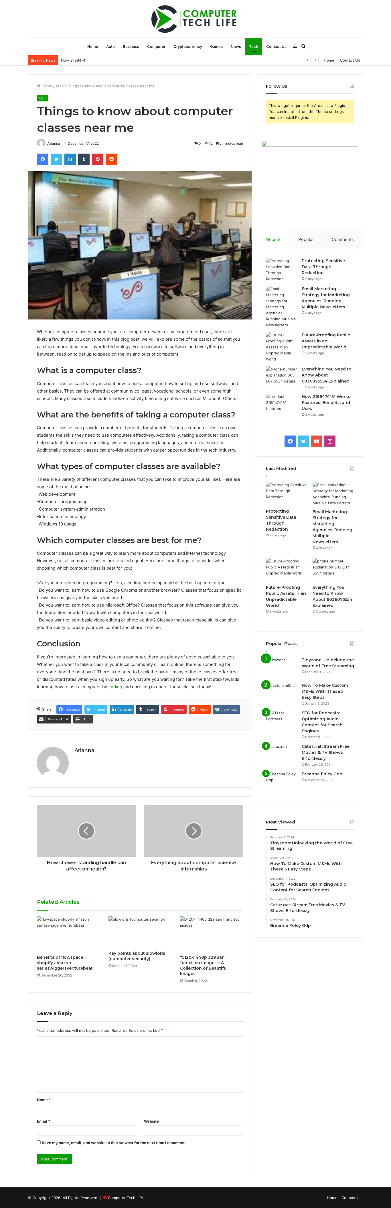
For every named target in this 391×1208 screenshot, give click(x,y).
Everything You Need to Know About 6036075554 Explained (326, 375)
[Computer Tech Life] (195, 18)
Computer (156, 46)
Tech (253, 46)
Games (216, 46)
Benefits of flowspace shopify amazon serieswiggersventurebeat (65, 963)
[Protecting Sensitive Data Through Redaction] (281, 270)
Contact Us (276, 46)
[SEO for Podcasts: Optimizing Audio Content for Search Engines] (281, 721)
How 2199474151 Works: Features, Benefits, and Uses (109, 60)
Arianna (53, 143)
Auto (110, 46)
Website (151, 1121)
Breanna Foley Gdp (322, 773)
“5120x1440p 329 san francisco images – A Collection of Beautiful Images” (204, 965)
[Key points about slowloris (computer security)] (139, 932)
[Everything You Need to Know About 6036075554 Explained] (281, 377)
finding (115, 686)
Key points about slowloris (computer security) (136, 956)
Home (92, 46)
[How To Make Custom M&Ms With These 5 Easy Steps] (281, 693)
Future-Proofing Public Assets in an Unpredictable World (326, 341)
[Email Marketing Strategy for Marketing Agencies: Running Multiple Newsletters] (281, 307)
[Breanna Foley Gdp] (281, 782)
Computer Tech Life (125, 1197)
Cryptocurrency (187, 46)
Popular (306, 239)
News (236, 46)
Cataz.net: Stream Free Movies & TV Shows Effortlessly (325, 752)
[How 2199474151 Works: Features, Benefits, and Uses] (281, 404)
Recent (273, 239)
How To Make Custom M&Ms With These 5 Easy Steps (325, 691)
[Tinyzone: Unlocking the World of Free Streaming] (281, 667)
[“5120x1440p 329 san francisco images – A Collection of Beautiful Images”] (211, 934)
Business (131, 46)
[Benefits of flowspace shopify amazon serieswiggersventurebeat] (68, 934)
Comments (343, 239)
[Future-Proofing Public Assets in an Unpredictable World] (281, 347)
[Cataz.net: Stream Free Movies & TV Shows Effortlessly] (281, 754)
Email (43, 1121)
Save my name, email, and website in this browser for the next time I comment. (114, 1142)
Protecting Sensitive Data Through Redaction (323, 266)
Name (44, 1099)
